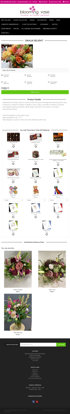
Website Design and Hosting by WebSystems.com (55, 410)
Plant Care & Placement (35, 378)
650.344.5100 (56, 2)
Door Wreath (6, 28)
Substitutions (35, 375)
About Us (35, 369)
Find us (35, 360)
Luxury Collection (20, 20)
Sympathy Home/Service (9, 24)
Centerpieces (42, 20)
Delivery (35, 373)
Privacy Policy (7, 411)
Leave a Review (35, 376)
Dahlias (16, 28)
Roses (51, 20)
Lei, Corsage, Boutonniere (31, 28)
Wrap (58, 20)
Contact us (35, 371)
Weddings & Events (50, 28)
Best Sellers (6, 20)
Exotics (55, 24)
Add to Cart (35, 92)
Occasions (44, 24)
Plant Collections (29, 24)
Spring (32, 20)
